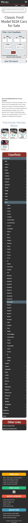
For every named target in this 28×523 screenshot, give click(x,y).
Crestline (9, 217)
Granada (9, 269)
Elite (8, 234)
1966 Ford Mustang (5, 147)
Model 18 (9, 278)
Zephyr (9, 357)
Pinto (8, 328)
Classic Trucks (7, 504)
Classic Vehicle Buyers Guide (10, 480)
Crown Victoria (10, 220)
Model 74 (9, 290)
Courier (9, 214)
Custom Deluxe (11, 223)
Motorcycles (6, 413)
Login (16, 5)
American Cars (14, 9)
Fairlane (9, 240)
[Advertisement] (14, 80)
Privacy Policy (14, 522)
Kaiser (6, 372)
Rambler (7, 401)
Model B (9, 308)
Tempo (9, 343)
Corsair (8, 211)
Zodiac (8, 360)
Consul (8, 208)
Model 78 (9, 293)
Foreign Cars (6, 410)
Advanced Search (20, 55)
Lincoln (6, 378)
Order (20, 44)
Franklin (7, 363)
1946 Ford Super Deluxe (22, 135)
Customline (10, 228)
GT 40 (8, 258)
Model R (9, 310)
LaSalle (7, 375)
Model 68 (9, 287)
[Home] (5, 2)
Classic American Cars (9, 500)
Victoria (9, 351)
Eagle (6, 193)
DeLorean (7, 185)
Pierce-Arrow (8, 392)
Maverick (9, 275)
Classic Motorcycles (8, 506)
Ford (19, 9)
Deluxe (9, 231)
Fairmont (9, 243)
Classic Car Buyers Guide (9, 426)
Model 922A (10, 302)
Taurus (9, 340)
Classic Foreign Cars (8, 502)
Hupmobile (8, 369)
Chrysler (7, 182)
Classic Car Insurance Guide (10, 482)
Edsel (6, 196)
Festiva (9, 249)
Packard (7, 390)
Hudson (7, 366)
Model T (9, 316)
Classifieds (8, 9)
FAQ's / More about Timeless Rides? (12, 478)
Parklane (9, 325)
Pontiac (7, 398)
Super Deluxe (10, 337)
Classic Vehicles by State (9, 517)
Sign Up (23, 5)
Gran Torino (10, 267)
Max (10, 37)
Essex (6, 199)
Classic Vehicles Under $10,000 (11, 515)
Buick (6, 170)
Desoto (6, 187)
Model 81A (9, 296)
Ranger (9, 331)
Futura (9, 255)
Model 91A (9, 299)
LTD (8, 272)
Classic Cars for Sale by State (10, 428)
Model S (9, 313)
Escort (8, 237)
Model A (9, 305)
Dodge (6, 190)
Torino (8, 349)
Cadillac (7, 173)
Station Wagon (10, 334)
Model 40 (9, 281)
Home (4, 9)
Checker (7, 176)
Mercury (7, 381)
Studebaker (8, 404)
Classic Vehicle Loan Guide (10, 484)
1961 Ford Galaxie (5, 135)
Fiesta (8, 252)
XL (7, 354)
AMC (6, 161)
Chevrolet (7, 179)
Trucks (4, 416)
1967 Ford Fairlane (13, 135)
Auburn (7, 164)
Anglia (8, 205)
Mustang (9, 319)
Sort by (7, 44)
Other (8, 322)
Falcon (8, 246)
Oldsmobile (8, 387)
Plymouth (7, 395)
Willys (6, 407)
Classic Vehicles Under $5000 (11, 513)
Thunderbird (10, 346)
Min (4, 37)
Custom (9, 226)
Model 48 (9, 284)
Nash (6, 384)
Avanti (6, 167)
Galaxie (9, 264)
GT (7, 261)
